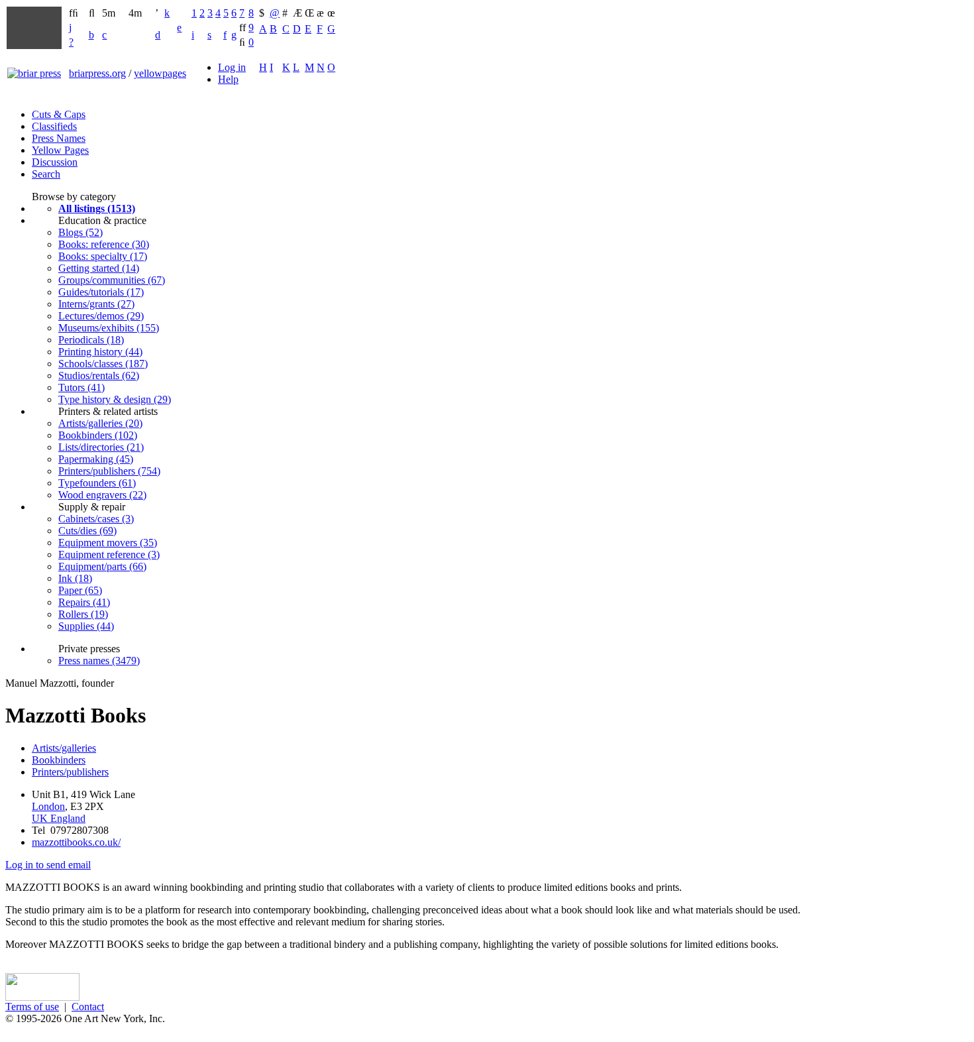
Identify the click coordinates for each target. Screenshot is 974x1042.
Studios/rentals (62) (98, 375)
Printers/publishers (70, 772)
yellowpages (160, 73)
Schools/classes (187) (103, 363)
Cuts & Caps (58, 114)
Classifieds (54, 126)
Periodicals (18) (91, 339)
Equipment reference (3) (109, 554)
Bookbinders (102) (97, 435)
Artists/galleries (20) (100, 423)
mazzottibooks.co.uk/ (76, 842)
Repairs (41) (84, 602)
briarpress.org (97, 73)
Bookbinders (58, 760)
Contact (88, 1006)
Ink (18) (75, 578)
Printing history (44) (100, 351)
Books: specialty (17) (102, 256)
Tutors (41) (81, 387)
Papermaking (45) (95, 459)
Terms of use (32, 1006)
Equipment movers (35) (107, 542)
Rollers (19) (83, 614)
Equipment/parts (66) (102, 566)
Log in (232, 67)
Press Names (58, 138)
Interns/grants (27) (96, 304)
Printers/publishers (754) (109, 471)
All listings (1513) (96, 208)
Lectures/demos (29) (101, 315)
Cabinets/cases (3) (96, 518)
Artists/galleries (64, 748)
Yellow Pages (60, 150)
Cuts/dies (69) (87, 530)
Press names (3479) (99, 660)
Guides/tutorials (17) (101, 292)
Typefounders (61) (97, 483)
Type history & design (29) (114, 399)
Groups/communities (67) (111, 280)
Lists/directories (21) (101, 447)
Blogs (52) (80, 232)
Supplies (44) (86, 626)
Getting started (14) (98, 268)
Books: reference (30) (103, 244)
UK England (58, 818)
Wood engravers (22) (102, 494)
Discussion (55, 162)
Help (228, 79)
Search (46, 174)
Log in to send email (48, 864)
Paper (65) (80, 590)
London (48, 806)
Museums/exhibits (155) (108, 327)
